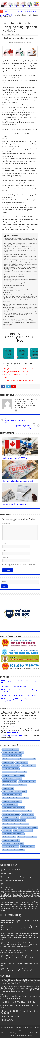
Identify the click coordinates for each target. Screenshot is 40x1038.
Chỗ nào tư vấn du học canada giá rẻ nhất (17, 481)
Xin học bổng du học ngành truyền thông (14, 820)
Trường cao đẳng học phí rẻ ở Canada (13, 775)
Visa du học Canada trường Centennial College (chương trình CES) (25, 426)
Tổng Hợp (10, 15)
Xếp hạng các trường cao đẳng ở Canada (14, 791)
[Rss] (20, 1030)
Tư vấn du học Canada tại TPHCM (12, 755)
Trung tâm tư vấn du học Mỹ (27, 758)
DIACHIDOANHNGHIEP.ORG (12, 735)
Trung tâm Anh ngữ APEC (10, 804)
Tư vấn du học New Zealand (27, 781)
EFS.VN (11, 726)
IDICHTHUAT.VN (12, 732)
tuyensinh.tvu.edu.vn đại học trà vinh (12, 752)
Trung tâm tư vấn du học (28, 817)
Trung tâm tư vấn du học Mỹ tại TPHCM (13, 849)
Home (4, 15)
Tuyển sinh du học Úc (9, 836)
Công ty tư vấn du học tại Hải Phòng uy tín (19, 369)
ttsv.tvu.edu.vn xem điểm (9, 781)
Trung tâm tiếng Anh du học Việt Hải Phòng (14, 784)
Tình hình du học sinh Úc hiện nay (28, 827)
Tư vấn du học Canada (9, 827)
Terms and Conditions (21, 1027)
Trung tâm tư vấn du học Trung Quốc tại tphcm (15, 823)
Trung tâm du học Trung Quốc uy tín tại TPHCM (15, 797)
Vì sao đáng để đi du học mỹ (10, 768)
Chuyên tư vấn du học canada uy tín (15, 504)
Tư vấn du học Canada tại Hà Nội (12, 801)
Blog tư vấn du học (7, 1027)
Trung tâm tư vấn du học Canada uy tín (13, 807)
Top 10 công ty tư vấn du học (11, 765)
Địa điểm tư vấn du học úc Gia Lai (15, 420)
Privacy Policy (34, 1027)
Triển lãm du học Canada (9, 758)
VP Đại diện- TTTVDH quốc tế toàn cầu (14, 686)
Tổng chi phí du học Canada (10, 817)
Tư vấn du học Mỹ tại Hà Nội (10, 749)
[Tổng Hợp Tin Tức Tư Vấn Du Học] (20, 3)
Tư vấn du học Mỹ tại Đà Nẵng (11, 840)
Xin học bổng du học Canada (11, 814)
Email (4, 550)
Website (5, 557)
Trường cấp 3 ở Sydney (28, 765)
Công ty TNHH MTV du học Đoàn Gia (16, 372)
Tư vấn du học (7, 830)
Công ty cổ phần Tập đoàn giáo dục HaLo (18, 380)
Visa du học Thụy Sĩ (21, 762)
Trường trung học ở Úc (27, 846)
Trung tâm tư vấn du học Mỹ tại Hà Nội (13, 833)
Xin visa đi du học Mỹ (27, 814)
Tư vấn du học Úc (8, 762)
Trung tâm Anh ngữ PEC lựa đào (11, 794)
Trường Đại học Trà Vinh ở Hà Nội (12, 778)
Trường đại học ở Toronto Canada (27, 836)
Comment (6, 523)
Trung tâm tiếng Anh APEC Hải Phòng (13, 843)
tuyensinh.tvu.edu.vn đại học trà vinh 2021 (14, 771)
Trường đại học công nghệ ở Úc (23, 830)
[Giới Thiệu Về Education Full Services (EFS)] (20, 281)
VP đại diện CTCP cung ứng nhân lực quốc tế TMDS (18, 695)
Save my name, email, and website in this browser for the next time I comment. (19, 565)
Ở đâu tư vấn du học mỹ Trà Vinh (14, 458)
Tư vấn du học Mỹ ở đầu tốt (10, 846)
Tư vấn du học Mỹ (8, 788)
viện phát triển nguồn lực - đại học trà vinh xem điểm (16, 810)
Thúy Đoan (7, 34)
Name (4, 543)
